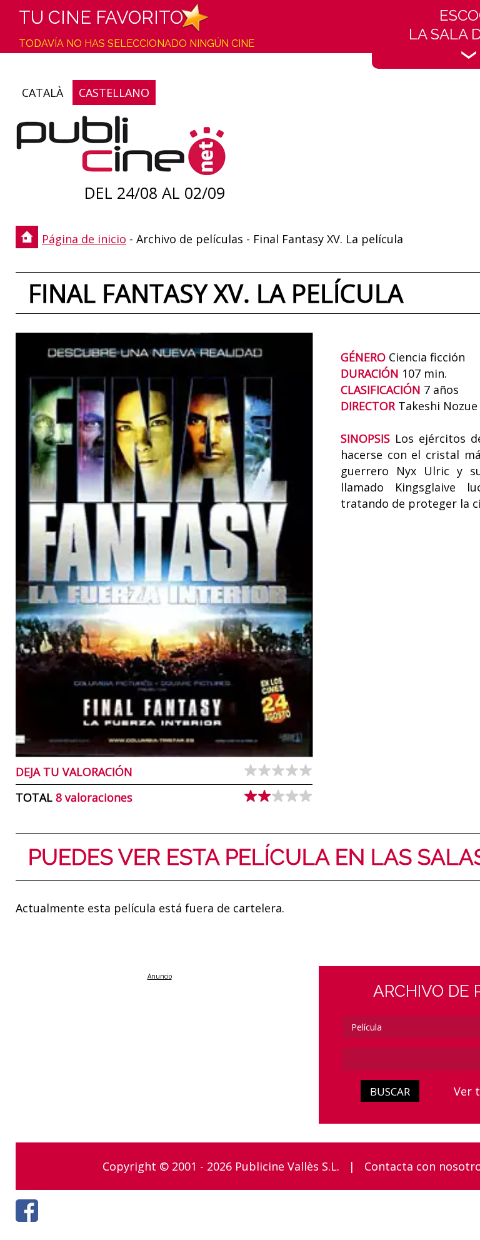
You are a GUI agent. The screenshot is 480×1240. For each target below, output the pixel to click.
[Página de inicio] (121, 148)
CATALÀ (42, 92)
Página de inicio (84, 238)
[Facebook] (30, 1225)
